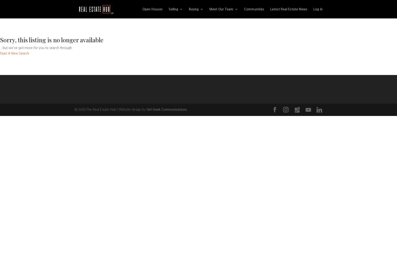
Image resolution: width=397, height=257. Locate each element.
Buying (194, 9)
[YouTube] (308, 110)
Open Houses (152, 9)
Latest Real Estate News (288, 9)
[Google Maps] (297, 110)
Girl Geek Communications (167, 109)
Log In (318, 9)
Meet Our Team (221, 9)
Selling (173, 9)
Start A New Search (14, 53)
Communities (254, 9)
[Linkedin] (319, 110)
